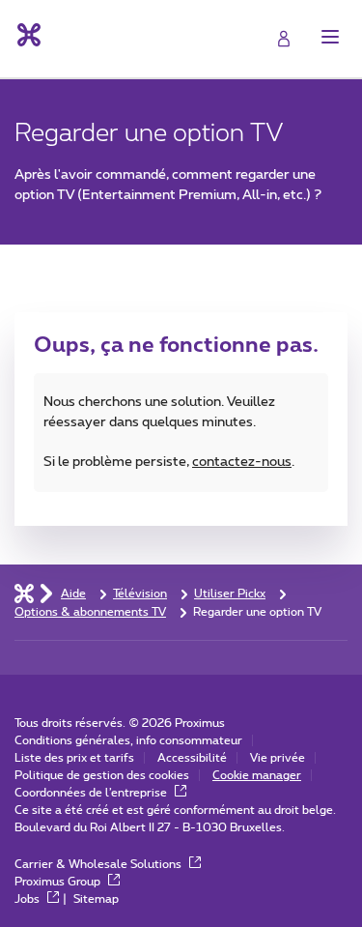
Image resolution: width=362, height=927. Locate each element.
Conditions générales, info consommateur (128, 740)
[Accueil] (24, 592)
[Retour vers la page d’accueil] (27, 34)
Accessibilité (192, 758)
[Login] (284, 38)
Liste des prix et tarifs (74, 758)
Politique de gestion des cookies (101, 775)
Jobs (28, 899)
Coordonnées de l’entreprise (92, 792)
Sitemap (96, 899)
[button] (330, 36)
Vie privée (277, 758)
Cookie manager (256, 775)
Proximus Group (58, 881)
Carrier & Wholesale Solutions (99, 864)
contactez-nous (242, 462)
